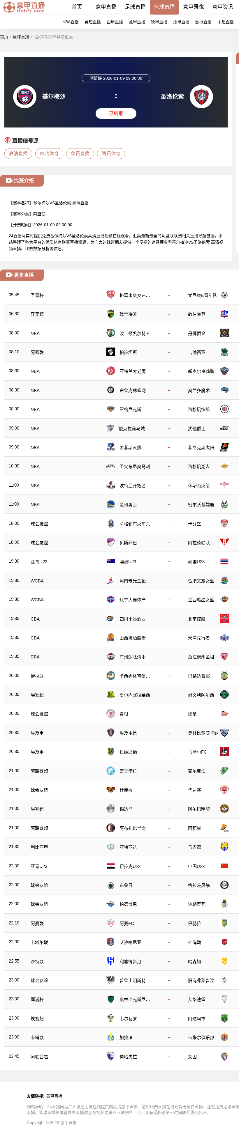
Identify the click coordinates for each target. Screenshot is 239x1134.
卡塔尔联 (39, 942)
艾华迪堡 (196, 999)
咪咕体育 (49, 153)
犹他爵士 (196, 428)
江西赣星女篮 (201, 599)
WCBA (37, 580)
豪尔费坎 (196, 771)
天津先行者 (199, 637)
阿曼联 (37, 923)
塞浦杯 (37, 999)
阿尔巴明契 (199, 809)
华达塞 (194, 790)
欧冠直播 (203, 22)
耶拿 (192, 713)
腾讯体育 (111, 153)
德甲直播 (159, 22)
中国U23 (196, 866)
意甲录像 (193, 7)
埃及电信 (128, 733)
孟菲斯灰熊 (130, 447)
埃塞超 (37, 694)
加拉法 (126, 1037)
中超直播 (225, 22)
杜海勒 (194, 942)
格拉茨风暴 (199, 885)
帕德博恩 (128, 904)
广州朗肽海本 (132, 656)
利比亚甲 (39, 847)
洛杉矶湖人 (199, 466)
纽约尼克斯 (130, 409)
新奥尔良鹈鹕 (201, 371)
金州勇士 (128, 504)
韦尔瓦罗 (128, 1018)
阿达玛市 (196, 1018)
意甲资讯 (222, 7)
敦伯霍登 (196, 314)
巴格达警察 (199, 676)
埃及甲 (37, 733)
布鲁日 (126, 885)
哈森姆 (194, 961)
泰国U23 (196, 561)
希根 (123, 713)
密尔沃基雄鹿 (201, 504)
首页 (77, 7)
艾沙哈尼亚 (130, 942)
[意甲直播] (24, 12)
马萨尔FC (197, 751)
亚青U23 (39, 561)
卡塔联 (37, 1037)
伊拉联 (37, 676)
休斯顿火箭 (199, 485)
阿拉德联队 (199, 542)
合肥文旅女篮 (201, 580)
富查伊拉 (128, 771)
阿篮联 (39, 214)
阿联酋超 (39, 771)
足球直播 (135, 7)
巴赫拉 (194, 923)
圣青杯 (37, 295)
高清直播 (18, 153)
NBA (35, 333)
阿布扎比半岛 (132, 828)
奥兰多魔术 (199, 390)
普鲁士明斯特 (132, 980)
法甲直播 (181, 22)
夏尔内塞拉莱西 (134, 694)
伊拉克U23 (129, 866)
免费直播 (80, 153)
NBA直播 (70, 22)
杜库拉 (126, 790)
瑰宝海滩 (128, 314)
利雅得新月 (130, 961)
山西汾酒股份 (132, 637)
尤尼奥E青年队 (202, 295)
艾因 (192, 1056)
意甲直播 (106, 7)
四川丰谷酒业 (132, 618)
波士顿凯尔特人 (134, 333)
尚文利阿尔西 (201, 694)
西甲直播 (115, 22)
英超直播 (93, 22)
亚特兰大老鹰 (132, 371)
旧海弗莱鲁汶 (201, 980)
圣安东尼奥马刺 (134, 466)
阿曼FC (126, 923)
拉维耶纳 (128, 751)
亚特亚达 (128, 847)
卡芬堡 (194, 523)
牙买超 (37, 314)
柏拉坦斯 (128, 352)
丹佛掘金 (196, 333)
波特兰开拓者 (132, 485)
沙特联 (37, 961)
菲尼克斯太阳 (201, 447)
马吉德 (194, 847)
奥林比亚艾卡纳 (203, 733)
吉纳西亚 (196, 352)
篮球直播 (164, 7)
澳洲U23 (127, 561)
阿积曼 (194, 828)
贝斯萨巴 (128, 542)
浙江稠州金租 (201, 656)
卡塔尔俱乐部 (201, 1037)
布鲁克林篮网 (132, 390)
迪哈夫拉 (128, 1056)
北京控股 (196, 618)
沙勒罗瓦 (196, 904)
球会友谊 (39, 523)
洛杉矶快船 (199, 409)
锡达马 (126, 809)
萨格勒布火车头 (134, 523)
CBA (35, 618)
